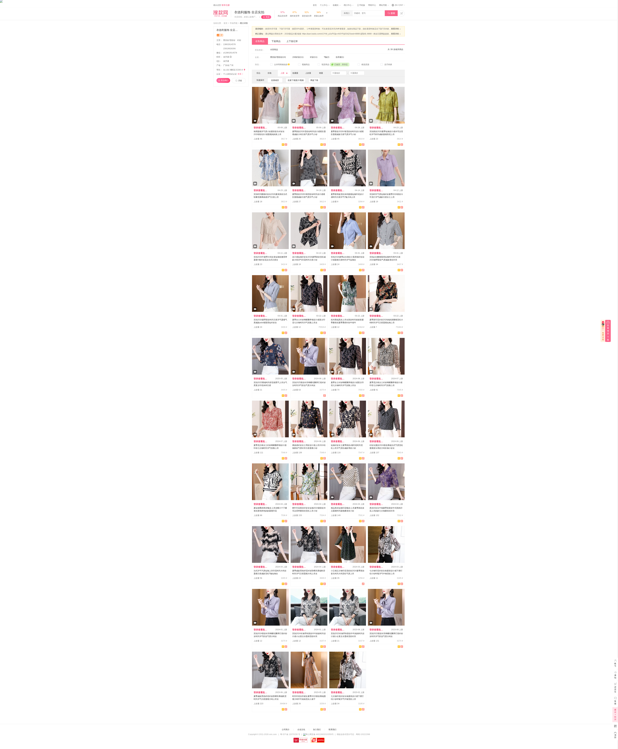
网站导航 (383, 5)
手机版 (361, 5)
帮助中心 (372, 5)
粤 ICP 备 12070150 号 (290, 734)
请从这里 (221, 5)
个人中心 (324, 5)
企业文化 (301, 729)
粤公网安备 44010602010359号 (320, 734)
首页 (315, 5)
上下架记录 (292, 41)
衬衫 (239, 40)
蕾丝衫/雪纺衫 (229, 40)
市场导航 (234, 23)
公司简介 (286, 729)
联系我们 (332, 729)
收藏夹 (336, 5)
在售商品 (259, 41)
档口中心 (348, 5)
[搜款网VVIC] (220, 13)
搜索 (391, 13)
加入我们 (317, 729)
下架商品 (276, 41)
